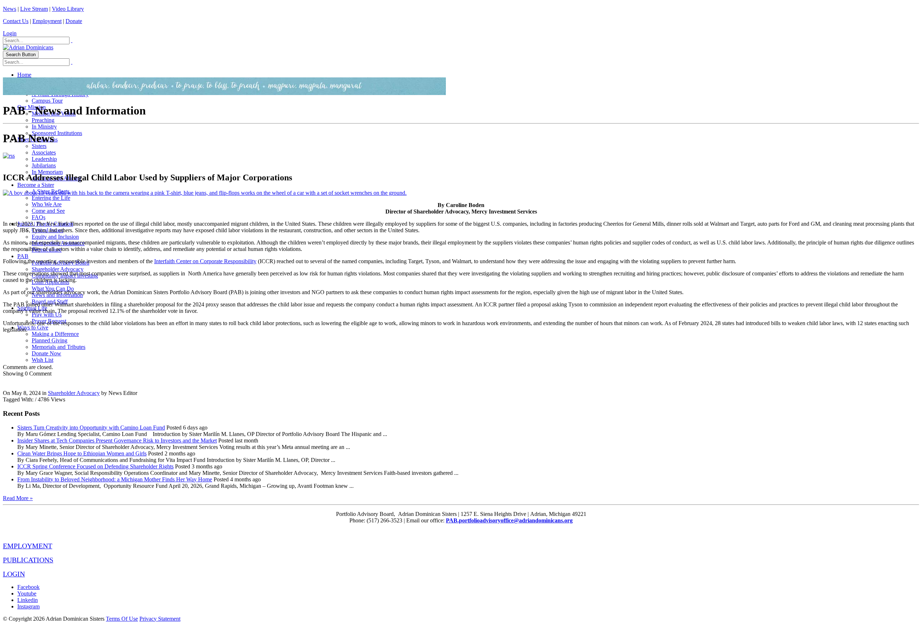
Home (24, 75)
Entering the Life (51, 198)
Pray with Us (47, 314)
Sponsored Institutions (57, 133)
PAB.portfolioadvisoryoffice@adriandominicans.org (509, 520)
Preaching (43, 120)
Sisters (39, 146)
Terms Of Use (122, 619)
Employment (47, 21)
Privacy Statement (159, 619)
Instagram (28, 606)
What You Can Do (53, 288)
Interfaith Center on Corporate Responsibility (205, 261)
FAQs (38, 217)
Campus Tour (47, 101)
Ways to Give (32, 327)
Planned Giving (49, 340)
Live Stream (34, 9)
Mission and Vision (54, 114)
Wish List (42, 360)
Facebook (28, 587)
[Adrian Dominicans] (28, 47)
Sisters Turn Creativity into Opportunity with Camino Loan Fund (91, 427)
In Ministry (44, 126)
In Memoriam (47, 172)
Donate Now (46, 353)
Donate (74, 21)
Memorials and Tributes (58, 347)
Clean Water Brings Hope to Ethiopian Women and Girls (82, 453)
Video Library (68, 9)
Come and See (48, 211)
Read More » (18, 498)
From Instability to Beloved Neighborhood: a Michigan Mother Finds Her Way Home (114, 479)
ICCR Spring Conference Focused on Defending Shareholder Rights (95, 466)
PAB (22, 256)
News (9, 9)
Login (10, 33)
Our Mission (31, 107)
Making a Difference (55, 334)
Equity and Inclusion (55, 237)
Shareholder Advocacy (58, 269)
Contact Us (15, 21)
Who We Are (47, 204)
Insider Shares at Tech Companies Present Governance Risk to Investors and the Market (117, 440)
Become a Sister (35, 185)
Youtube (26, 593)
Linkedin (27, 600)
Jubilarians (44, 165)
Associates (44, 152)
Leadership (44, 159)
